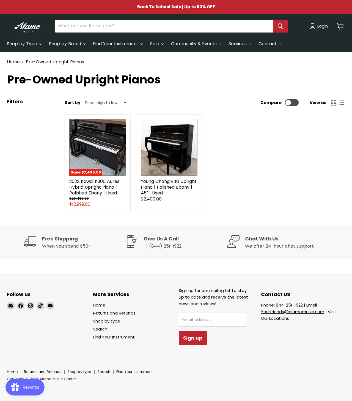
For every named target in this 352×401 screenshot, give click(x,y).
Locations (279, 318)
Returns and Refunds (114, 313)
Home (13, 61)
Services (238, 43)
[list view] (341, 103)
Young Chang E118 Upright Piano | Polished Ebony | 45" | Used (169, 187)
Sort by (72, 102)
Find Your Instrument (116, 43)
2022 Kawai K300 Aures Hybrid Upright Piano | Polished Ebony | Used (94, 187)
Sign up (192, 337)
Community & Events (194, 43)
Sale (155, 43)
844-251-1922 (289, 305)
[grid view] (333, 103)
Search (100, 329)
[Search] (280, 26)
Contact (268, 43)
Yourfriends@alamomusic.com (292, 312)
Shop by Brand (65, 43)
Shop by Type (22, 43)
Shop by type (106, 321)
